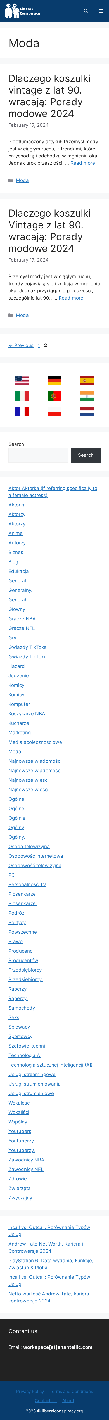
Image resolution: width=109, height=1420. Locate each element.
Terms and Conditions (71, 1391)
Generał (17, 600)
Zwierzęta (19, 1188)
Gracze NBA (22, 618)
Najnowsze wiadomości (34, 761)
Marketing (19, 732)
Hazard (16, 666)
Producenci (21, 951)
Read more (82, 163)
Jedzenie (18, 675)
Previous (21, 345)
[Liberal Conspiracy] (22, 11)
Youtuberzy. (21, 1150)
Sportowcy (20, 1036)
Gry (12, 637)
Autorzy (17, 543)
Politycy (17, 922)
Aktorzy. (17, 524)
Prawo (15, 941)
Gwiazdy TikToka (27, 647)
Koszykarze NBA (26, 713)
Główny (16, 609)
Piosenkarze (22, 894)
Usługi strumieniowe (31, 1093)
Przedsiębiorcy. (25, 979)
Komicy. (16, 694)
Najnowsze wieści (28, 780)
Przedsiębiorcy (25, 970)
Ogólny (16, 827)
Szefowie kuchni (26, 1046)
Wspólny (17, 1122)
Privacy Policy (30, 1391)
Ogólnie (16, 818)
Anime (15, 533)
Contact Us (46, 1400)
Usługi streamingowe (32, 1074)
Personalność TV (27, 884)
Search (16, 444)
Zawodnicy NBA (26, 1160)
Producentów (23, 960)
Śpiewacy (19, 1027)
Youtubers (19, 1131)
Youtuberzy (21, 1141)
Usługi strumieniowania (34, 1084)
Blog (13, 562)
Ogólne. (17, 808)
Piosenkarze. (22, 903)
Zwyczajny (20, 1198)
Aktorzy (16, 514)
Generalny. (20, 590)
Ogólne (16, 799)
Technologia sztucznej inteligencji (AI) (50, 1065)
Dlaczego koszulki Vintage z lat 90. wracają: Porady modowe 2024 (49, 230)
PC (11, 875)
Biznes (15, 552)
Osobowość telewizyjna (34, 865)
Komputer (19, 704)
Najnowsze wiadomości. (35, 770)
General (17, 581)
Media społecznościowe (35, 742)
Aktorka (17, 505)
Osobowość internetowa (35, 856)
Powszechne (22, 932)
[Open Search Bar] (86, 11)
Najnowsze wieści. (29, 789)
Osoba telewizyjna (29, 846)
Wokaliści (18, 1112)
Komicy (16, 685)
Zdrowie (17, 1179)
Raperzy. (18, 998)
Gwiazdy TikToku (27, 656)
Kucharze (18, 723)
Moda (22, 180)
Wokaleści (19, 1103)
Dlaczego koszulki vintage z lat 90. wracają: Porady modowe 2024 (49, 95)
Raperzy (17, 989)
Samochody (21, 1008)
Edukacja (18, 571)
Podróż (16, 913)
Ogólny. (16, 837)
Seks (13, 1017)
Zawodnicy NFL (26, 1169)
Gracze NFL (21, 628)
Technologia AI (24, 1055)
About (68, 1400)
